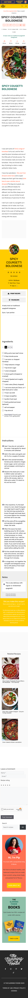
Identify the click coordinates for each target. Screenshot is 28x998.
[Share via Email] (20, 25)
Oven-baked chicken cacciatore (12, 742)
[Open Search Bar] (22, 6)
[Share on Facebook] (7, 25)
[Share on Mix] (10, 25)
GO (23, 827)
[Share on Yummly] (17, 25)
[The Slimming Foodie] (3, 6)
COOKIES (14, 991)
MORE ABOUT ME (14, 885)
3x (11, 347)
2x (8, 347)
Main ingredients (10, 11)
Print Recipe (15, 293)
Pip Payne (16, 280)
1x (6, 347)
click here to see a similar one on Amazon (14, 181)
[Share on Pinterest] (14, 25)
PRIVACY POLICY (19, 988)
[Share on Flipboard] (24, 25)
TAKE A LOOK (14, 938)
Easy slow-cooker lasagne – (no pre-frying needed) (13, 712)
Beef (16, 11)
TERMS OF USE (8, 988)
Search (4, 823)
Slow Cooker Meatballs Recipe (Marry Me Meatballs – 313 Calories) (13, 681)
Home (4, 11)
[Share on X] (4, 25)
